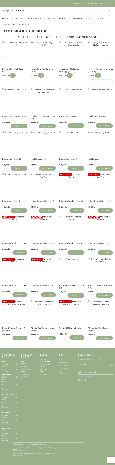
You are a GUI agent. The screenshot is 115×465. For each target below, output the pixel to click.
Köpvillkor (24, 366)
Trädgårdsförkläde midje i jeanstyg (71, 328)
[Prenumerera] (111, 365)
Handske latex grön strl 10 (11, 159)
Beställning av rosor (25, 370)
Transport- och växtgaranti (26, 375)
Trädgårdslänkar (45, 374)
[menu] (57, 21)
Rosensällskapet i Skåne (45, 365)
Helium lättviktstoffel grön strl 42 (71, 243)
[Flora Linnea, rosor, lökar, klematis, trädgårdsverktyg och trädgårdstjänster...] (14, 10)
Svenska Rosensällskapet (45, 360)
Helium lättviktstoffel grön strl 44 (14, 285)
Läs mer (77, 210)
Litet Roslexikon (62, 372)
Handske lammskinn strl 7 (68, 116)
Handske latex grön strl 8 (96, 159)
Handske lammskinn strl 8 (97, 116)
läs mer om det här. (18, 455)
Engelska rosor (64, 365)
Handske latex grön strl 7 (68, 159)
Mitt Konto (77, 3)
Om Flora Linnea (24, 362)
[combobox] (86, 11)
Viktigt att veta (64, 362)
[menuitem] (6, 18)
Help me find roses (44, 370)
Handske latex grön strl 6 (39, 159)
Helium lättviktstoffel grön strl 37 (42, 201)
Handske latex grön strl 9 (11, 201)
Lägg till (19, 126)
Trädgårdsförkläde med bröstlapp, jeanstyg (69, 70)
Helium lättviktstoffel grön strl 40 (14, 243)
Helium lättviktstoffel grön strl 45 (42, 285)
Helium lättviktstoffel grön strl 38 (71, 201)
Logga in (86, 3)
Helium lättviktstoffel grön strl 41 (42, 243)
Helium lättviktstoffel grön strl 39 (99, 201)
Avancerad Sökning (96, 3)
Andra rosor (63, 368)
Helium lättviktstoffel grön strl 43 (99, 243)
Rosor (61, 359)
